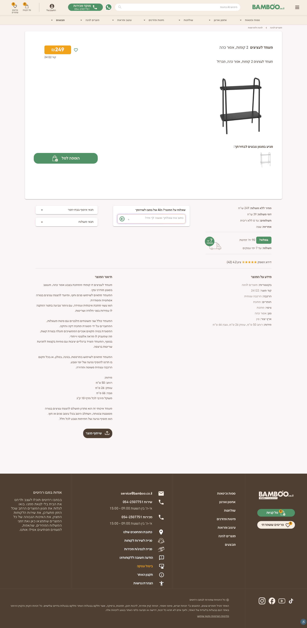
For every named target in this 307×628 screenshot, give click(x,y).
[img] (240, 107)
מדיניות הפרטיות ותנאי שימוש (213, 616)
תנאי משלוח (86, 221)
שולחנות (188, 20)
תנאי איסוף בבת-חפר (80, 209)
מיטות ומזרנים (156, 20)
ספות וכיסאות (252, 20)
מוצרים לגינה (92, 20)
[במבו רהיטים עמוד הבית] (268, 6)
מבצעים (60, 20)
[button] (120, 7)
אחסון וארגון (220, 20)
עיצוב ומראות (124, 20)
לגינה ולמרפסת (255, 28)
